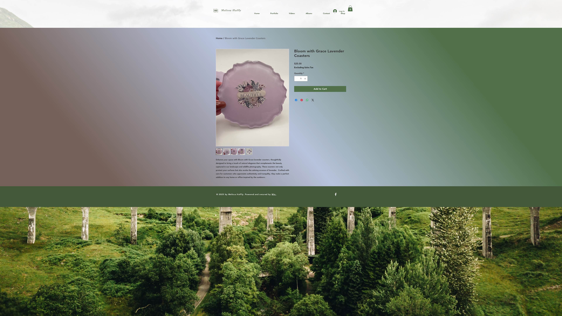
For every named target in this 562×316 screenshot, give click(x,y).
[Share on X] (313, 100)
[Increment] (305, 78)
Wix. (274, 194)
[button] (350, 8)
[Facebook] (336, 194)
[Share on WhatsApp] (307, 100)
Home (219, 38)
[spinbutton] (301, 78)
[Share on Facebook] (296, 100)
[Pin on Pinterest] (301, 100)
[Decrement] (296, 78)
